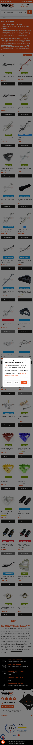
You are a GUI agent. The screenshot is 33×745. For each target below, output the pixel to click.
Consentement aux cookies (3, 742)
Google (6, 365)
